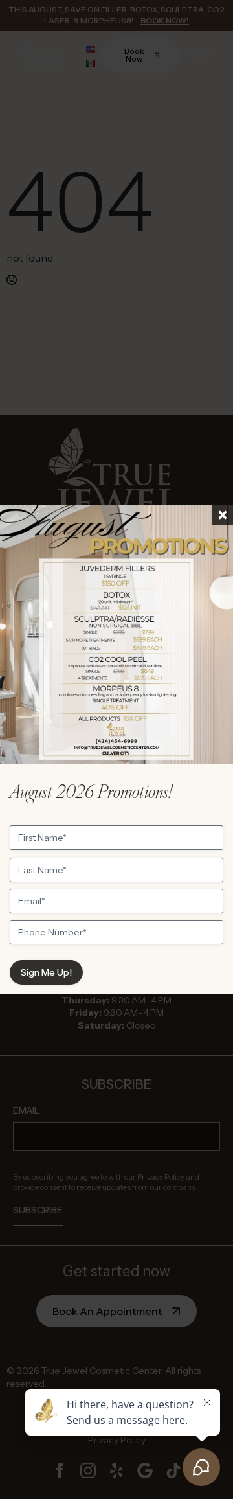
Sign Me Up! (46, 972)
